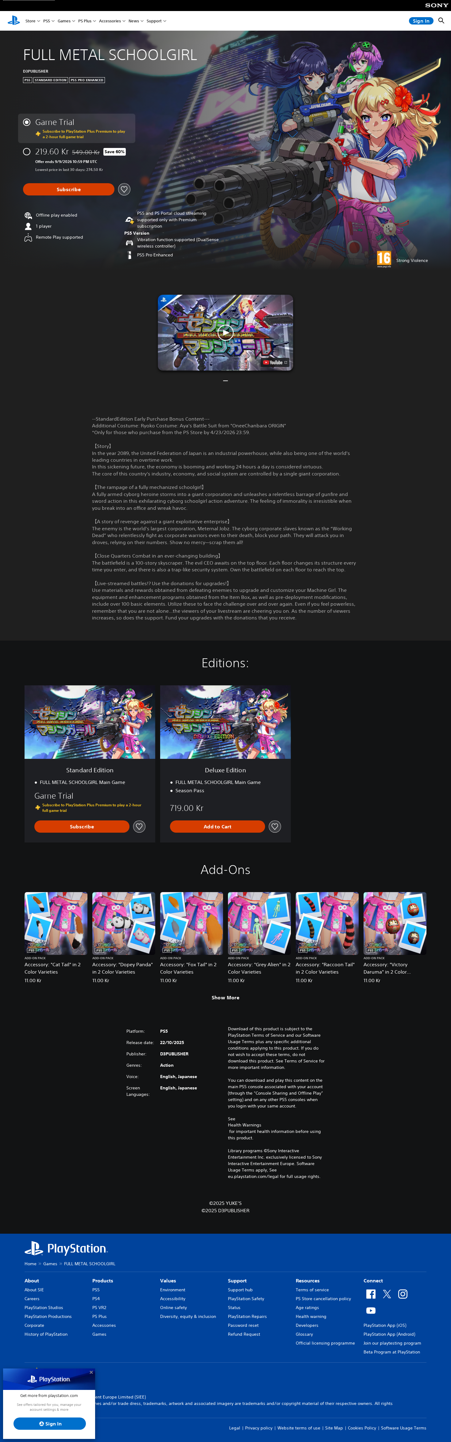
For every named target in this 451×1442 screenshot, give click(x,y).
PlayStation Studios (44, 1307)
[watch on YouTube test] (275, 362)
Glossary (304, 1334)
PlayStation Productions (48, 1316)
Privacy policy (258, 1428)
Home (31, 1263)
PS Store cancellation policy (323, 1298)
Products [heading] (102, 1280)
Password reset (243, 1325)
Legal (234, 1428)
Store (30, 21)
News (134, 21)
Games (64, 21)
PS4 (96, 1298)
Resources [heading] (308, 1280)
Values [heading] (168, 1280)
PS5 (46, 21)
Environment (172, 1290)
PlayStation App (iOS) (385, 1325)
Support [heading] (237, 1280)
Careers (32, 1298)
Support (154, 21)
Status (234, 1307)
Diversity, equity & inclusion (188, 1316)
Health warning (311, 1316)
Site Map (334, 1428)
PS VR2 (99, 1307)
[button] (225, 333)
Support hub (240, 1290)
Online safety (173, 1307)
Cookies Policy (362, 1428)
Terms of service (312, 1290)
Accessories (110, 21)
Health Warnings (244, 1125)
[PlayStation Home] (13, 21)
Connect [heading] (373, 1280)
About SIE (34, 1290)
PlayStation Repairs (247, 1316)
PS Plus (84, 21)
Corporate (34, 1325)
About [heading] (32, 1280)
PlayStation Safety (246, 1298)
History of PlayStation (46, 1334)
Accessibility (172, 1298)
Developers (307, 1325)
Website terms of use (298, 1428)
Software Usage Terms (403, 1428)
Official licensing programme (325, 1343)
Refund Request (244, 1334)
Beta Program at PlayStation (392, 1352)
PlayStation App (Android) (389, 1334)
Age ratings (307, 1307)
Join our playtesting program (392, 1343)
